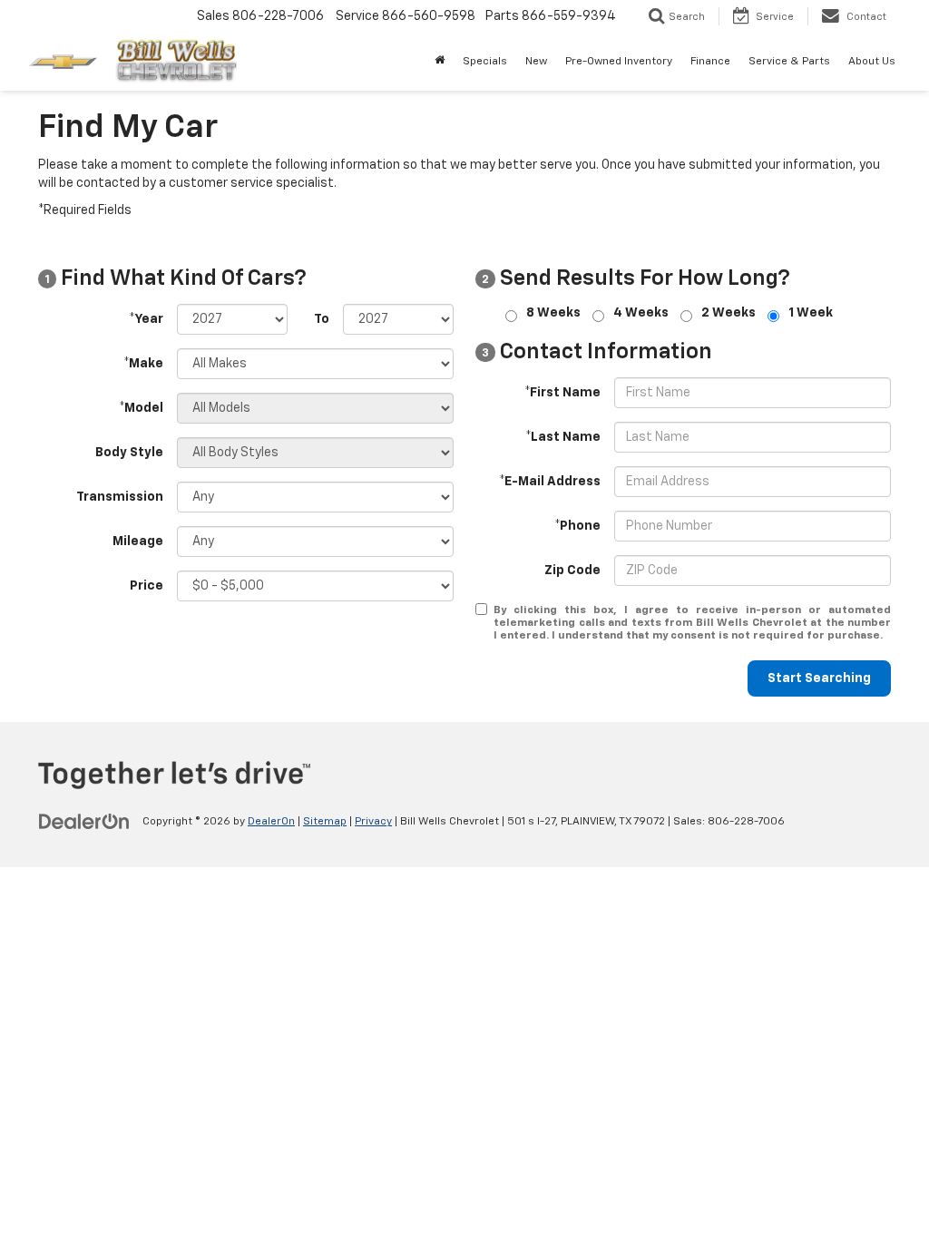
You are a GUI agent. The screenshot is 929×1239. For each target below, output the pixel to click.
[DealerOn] (84, 821)
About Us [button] (871, 61)
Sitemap (325, 821)
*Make (143, 363)
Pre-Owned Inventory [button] (618, 61)
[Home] (439, 62)
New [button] (536, 61)
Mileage (137, 541)
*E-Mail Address (550, 481)
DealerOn (271, 821)
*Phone (577, 526)
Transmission (119, 497)
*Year (146, 319)
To (321, 319)
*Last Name (563, 437)
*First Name (562, 392)
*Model (141, 408)
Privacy (373, 821)
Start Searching (819, 678)
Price (146, 586)
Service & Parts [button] (789, 61)
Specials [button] (485, 61)
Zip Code (572, 570)
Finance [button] (710, 61)
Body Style (129, 452)
